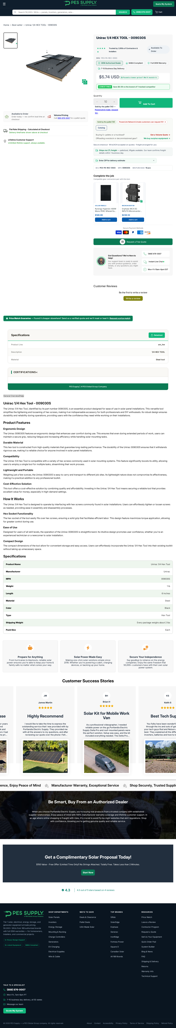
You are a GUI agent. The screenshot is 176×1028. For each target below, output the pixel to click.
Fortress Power (117, 942)
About (89, 1023)
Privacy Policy (121, 1023)
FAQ (143, 956)
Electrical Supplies (56, 951)
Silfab (113, 917)
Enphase (114, 927)
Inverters (52, 922)
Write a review (133, 298)
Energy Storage (55, 927)
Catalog (101, 128)
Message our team (15, 1004)
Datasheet (158, 335)
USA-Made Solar (87, 927)
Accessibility (108, 1023)
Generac (114, 932)
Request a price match (120, 318)
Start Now (88, 872)
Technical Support (149, 976)
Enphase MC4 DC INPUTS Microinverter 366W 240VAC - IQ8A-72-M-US (131, 210)
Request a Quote (148, 932)
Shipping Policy (152, 1023)
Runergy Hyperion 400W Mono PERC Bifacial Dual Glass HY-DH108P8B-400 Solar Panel (106, 210)
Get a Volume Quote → (160, 135)
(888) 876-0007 (154, 254)
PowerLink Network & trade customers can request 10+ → (142, 122)
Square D (115, 947)
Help (22, 396)
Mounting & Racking (57, 932)
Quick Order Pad (148, 942)
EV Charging (54, 947)
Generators (53, 942)
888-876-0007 (64, 118)
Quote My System (164, 4)
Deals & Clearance (88, 917)
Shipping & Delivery (150, 961)
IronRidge (115, 937)
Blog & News (147, 951)
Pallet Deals (85, 922)
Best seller (17, 25)
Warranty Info (147, 971)
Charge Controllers (57, 937)
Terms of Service (137, 1023)
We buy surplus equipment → (157, 138)
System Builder (148, 947)
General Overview (11, 396)
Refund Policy (167, 1023)
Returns (144, 966)
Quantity (98, 95)
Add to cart (106, 220)
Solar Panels (54, 917)
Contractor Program (150, 927)
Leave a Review (148, 922)
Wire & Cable (54, 956)
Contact (97, 1023)
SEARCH (123, 12)
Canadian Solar (117, 951)
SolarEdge (115, 922)
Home (6, 25)
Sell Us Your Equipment (151, 937)
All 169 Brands (117, 956)
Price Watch (146, 917)
